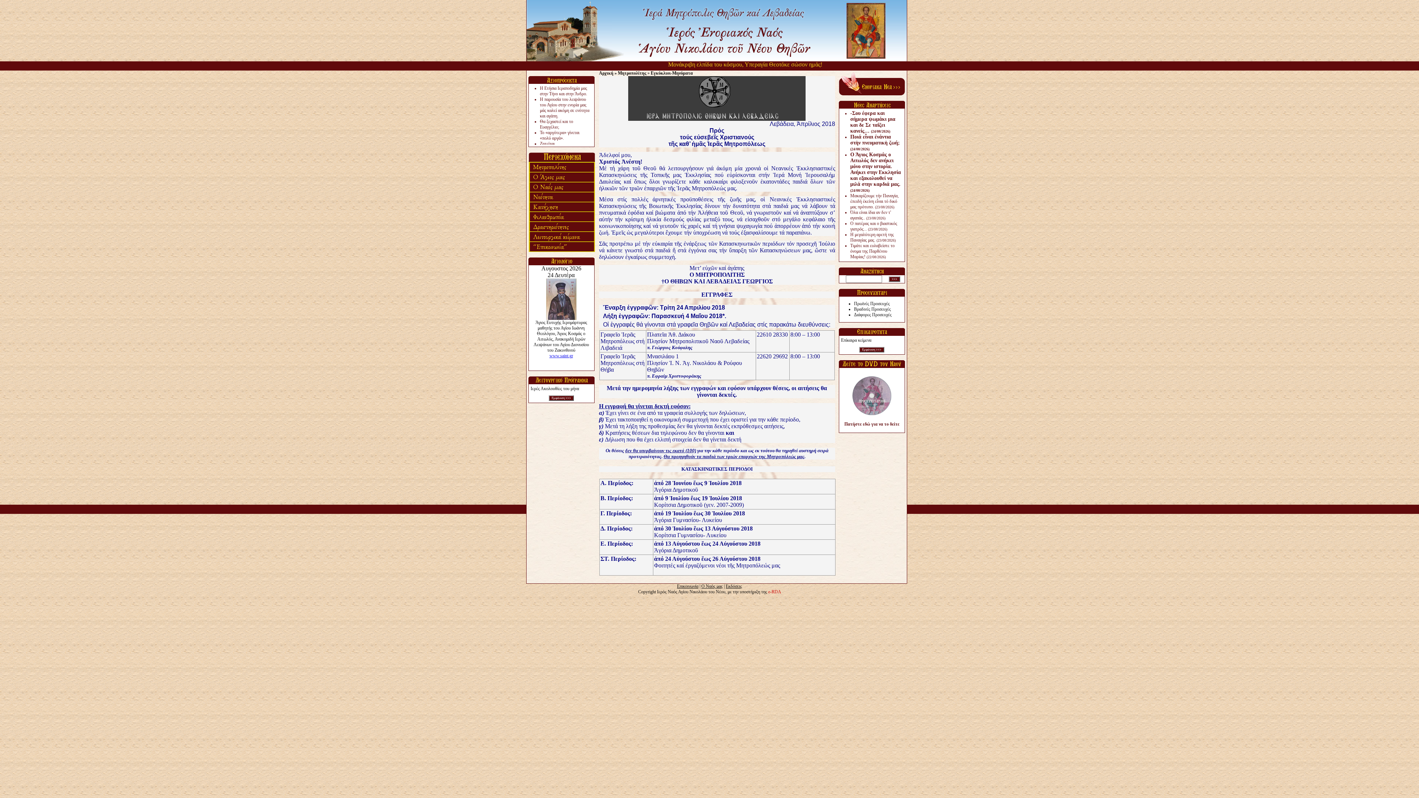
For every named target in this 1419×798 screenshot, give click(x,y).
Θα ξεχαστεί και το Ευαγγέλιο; (556, 124)
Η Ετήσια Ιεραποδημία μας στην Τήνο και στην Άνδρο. (563, 91)
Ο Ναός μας (712, 586)
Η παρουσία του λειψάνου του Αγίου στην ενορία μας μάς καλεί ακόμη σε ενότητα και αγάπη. (564, 108)
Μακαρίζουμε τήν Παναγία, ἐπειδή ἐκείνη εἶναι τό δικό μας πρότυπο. (874, 201)
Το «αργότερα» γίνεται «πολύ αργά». (559, 135)
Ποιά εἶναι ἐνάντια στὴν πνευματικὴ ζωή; (875, 142)
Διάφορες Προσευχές (873, 314)
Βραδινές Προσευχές (872, 309)
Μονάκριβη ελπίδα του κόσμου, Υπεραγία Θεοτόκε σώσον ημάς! (728, 64)
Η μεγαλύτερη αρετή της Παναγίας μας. (873, 237)
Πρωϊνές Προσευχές (872, 303)
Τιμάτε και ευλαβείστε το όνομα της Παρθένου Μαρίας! (872, 251)
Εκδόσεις (734, 586)
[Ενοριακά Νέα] (872, 93)
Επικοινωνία (687, 586)
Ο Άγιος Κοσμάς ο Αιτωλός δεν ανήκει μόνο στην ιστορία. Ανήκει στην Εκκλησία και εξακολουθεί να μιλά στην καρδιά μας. (875, 172)
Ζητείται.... (549, 143)
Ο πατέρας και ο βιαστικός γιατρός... (873, 226)
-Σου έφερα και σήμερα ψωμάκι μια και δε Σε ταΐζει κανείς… (872, 122)
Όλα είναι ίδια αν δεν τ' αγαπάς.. (870, 215)
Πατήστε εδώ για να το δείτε (871, 424)
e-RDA (774, 591)
